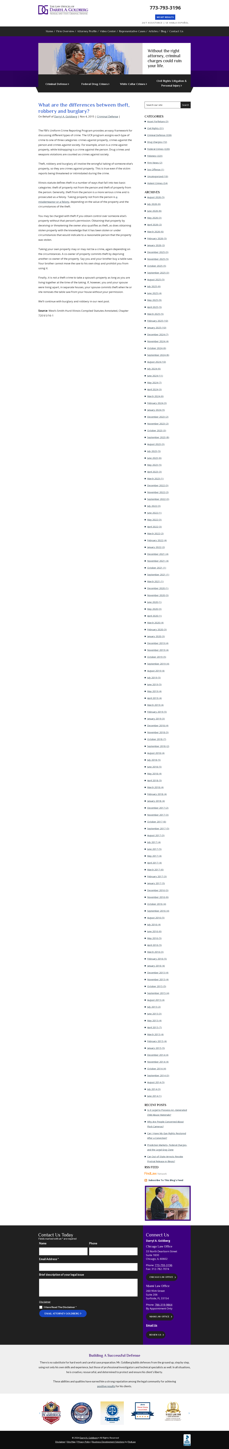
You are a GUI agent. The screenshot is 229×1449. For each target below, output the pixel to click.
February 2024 (155, 403)
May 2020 (152, 608)
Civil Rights (153, 128)
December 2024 (156, 334)
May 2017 (152, 855)
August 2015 (154, 999)
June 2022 (152, 512)
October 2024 (154, 348)
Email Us (151, 1325)
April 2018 (152, 780)
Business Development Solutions (108, 1441)
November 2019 (156, 650)
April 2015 (152, 1027)
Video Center (108, 31)
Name (42, 1243)
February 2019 (155, 711)
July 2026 (152, 204)
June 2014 (152, 1095)
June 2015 (152, 1013)
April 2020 (152, 615)
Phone (93, 1243)
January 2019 (154, 718)
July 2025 (152, 286)
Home (49, 31)
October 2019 (154, 656)
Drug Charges (154, 141)
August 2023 (154, 444)
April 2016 (152, 945)
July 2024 (152, 368)
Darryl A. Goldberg (65, 116)
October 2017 (154, 821)
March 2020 (153, 622)
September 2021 (156, 574)
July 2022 (152, 505)
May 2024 (152, 382)
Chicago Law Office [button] (161, 1277)
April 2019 (152, 698)
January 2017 (154, 883)
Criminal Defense (107, 116)
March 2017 (153, 869)
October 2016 (154, 903)
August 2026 (154, 197)
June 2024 (152, 375)
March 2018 (153, 787)
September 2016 (156, 910)
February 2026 (155, 238)
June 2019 (152, 684)
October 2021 (154, 567)
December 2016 (156, 890)
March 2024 (153, 396)
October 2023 (154, 430)
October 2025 (154, 265)
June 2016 (152, 931)
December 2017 (156, 807)
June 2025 (152, 293)
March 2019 (153, 704)
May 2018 (152, 773)
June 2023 (152, 458)
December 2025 (156, 252)
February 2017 (155, 876)
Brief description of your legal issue (61, 1274)
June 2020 (152, 602)
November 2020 (156, 595)
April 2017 (152, 862)
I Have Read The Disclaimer (60, 1307)
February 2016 (155, 958)
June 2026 (152, 210)
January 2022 (154, 547)
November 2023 (156, 423)
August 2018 (154, 753)
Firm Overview (65, 31)
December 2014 (156, 1054)
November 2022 (156, 492)
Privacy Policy (84, 1441)
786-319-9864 (163, 1304)
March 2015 (153, 1034)
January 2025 (154, 327)
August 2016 (154, 917)
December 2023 (156, 416)
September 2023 (156, 437)
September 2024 (156, 354)
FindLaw (132, 1441)
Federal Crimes (155, 148)
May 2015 (152, 1020)
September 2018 (156, 746)
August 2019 (154, 670)
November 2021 (156, 560)
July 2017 (152, 842)
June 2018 (152, 766)
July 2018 (152, 759)
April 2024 (152, 389)
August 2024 (154, 361)
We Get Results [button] (165, 17)
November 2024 (156, 341)
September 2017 (156, 828)
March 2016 (153, 951)
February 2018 (155, 794)
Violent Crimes (155, 183)
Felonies (151, 155)
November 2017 (156, 814)
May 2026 (152, 217)
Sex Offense (153, 169)
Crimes (94, 84)
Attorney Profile (87, 31)
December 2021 (156, 554)
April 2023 (152, 471)
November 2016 (156, 897)
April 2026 (152, 224)
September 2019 (156, 663)
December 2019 (156, 643)
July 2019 (152, 677)
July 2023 (152, 451)
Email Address (49, 1259)
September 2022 (156, 499)
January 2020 (154, 636)
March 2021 (153, 581)
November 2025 (156, 258)
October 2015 (154, 986)
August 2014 (154, 1082)
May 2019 (152, 691)
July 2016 (152, 924)
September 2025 (156, 272)
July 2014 (152, 1089)
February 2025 (155, 320)
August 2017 (154, 835)
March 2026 (153, 231)
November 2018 (156, 732)
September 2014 (156, 1075)
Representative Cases (132, 31)
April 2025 (152, 307)
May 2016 (152, 938)
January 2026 (154, 245)
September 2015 (156, 993)
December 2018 (156, 725)
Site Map (71, 1441)
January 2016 (154, 965)
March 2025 (153, 313)
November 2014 (156, 1061)
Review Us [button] (155, 1335)
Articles (153, 31)
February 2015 (155, 1041)
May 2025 (152, 300)
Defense (56, 84)
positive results (106, 1386)
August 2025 (154, 279)
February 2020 (155, 629)
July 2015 (152, 1006)
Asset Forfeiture (156, 121)
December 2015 (156, 972)
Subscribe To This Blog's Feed (165, 1180)
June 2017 (152, 849)
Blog (163, 31)
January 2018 (154, 800)
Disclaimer (45, 1301)
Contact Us (176, 31)
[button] (39, 1413)
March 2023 (153, 478)
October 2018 (154, 739)
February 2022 (155, 540)
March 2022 (153, 533)
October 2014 (154, 1068)
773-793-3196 (165, 7)
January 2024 (154, 409)
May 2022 (152, 519)
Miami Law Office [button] (159, 1316)
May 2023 (152, 464)
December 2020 (156, 588)
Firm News (153, 162)
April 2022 (152, 526)
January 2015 (154, 1048)
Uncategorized (155, 176)
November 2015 (156, 979)
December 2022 (156, 485)
